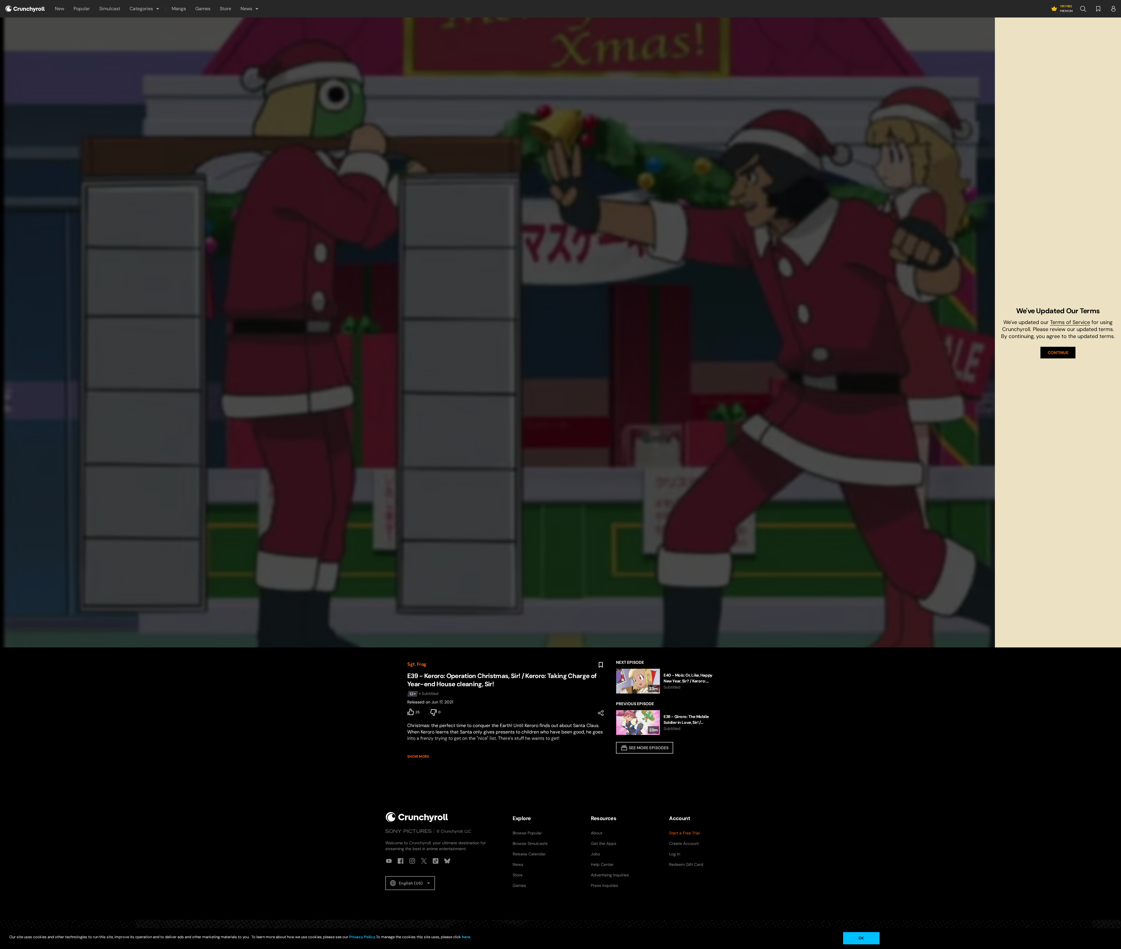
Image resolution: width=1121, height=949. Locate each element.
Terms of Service (1070, 322)
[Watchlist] (1098, 8)
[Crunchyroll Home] (416, 817)
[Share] (601, 713)
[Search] (1083, 8)
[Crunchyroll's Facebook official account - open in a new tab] (400, 860)
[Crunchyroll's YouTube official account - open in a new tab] (388, 860)
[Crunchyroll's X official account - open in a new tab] (423, 860)
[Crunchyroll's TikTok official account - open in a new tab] (435, 860)
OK (861, 938)
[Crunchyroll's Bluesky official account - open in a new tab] (447, 860)
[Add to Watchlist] (601, 665)
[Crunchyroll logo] (25, 8)
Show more (418, 756)
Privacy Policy (362, 936)
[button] (145, 8)
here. (466, 936)
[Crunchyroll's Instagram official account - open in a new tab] (412, 860)
